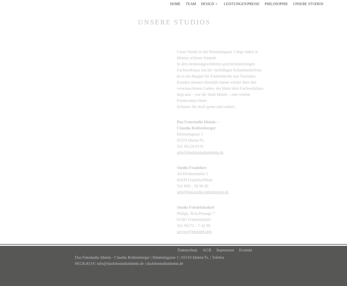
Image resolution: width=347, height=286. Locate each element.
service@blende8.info (194, 232)
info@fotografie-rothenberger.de (203, 192)
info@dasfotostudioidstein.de (200, 152)
